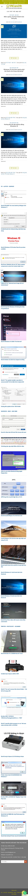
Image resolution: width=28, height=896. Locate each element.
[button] (2, 6)
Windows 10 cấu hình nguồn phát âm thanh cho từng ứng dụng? (14, 70)
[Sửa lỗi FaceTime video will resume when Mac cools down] (13, 611)
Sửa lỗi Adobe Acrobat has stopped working (12, 359)
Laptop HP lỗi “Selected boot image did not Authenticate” (12, 284)
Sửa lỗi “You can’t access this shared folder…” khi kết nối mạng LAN (14, 690)
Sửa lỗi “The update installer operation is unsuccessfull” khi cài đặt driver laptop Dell (12, 381)
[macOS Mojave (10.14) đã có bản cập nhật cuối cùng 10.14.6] (13, 529)
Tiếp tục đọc (14, 58)
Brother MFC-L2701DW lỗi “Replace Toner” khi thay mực (13, 797)
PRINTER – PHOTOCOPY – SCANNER (10, 626)
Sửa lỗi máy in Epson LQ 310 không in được (12, 756)
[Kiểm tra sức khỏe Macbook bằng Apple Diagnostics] (13, 460)
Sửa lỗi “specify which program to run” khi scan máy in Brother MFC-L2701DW (13, 724)
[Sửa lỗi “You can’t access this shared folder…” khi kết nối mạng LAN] (13, 683)
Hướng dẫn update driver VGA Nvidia (11, 406)
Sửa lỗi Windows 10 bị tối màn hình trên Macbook (11, 596)
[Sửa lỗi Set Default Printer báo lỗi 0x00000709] (13, 828)
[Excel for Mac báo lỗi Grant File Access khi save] (13, 423)
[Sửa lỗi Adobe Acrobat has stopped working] (13, 352)
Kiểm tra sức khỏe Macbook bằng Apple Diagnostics (11, 472)
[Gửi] (25, 861)
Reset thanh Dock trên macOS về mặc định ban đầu (13, 566)
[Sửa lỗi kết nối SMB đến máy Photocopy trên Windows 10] (13, 808)
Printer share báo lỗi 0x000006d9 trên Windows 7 (11, 775)
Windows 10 (7, 119)
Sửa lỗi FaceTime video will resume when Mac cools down (13, 620)
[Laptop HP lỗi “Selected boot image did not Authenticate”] (13, 276)
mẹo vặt (24, 62)
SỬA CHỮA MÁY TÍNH (14, 67)
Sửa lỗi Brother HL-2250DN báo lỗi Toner (12, 653)
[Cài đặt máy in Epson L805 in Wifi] (13, 665)
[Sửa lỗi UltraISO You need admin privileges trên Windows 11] (13, 197)
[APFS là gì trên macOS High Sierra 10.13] (13, 487)
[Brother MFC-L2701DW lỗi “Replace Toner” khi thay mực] (13, 789)
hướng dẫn (24, 117)
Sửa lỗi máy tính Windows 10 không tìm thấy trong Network (12, 307)
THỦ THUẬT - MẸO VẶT (14, 15)
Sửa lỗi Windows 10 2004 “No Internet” (11, 341)
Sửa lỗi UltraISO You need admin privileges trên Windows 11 (13, 206)
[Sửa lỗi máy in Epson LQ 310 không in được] (13, 742)
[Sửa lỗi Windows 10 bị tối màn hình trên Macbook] (13, 587)
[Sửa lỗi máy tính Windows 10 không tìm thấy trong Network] (13, 298)
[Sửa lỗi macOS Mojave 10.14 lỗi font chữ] (13, 508)
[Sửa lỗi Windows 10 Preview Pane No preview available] (13, 241)
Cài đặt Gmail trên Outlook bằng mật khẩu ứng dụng (13, 229)
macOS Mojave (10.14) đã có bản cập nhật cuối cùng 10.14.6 (13, 539)
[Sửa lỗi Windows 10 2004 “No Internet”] (13, 327)
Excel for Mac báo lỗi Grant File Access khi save (13, 432)
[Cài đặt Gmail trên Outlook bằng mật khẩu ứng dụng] (13, 220)
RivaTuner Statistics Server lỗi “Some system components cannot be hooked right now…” (13, 265)
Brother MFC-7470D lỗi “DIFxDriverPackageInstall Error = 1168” (11, 717)
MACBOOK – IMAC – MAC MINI (9, 411)
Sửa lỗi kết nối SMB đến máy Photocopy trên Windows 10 (12, 815)
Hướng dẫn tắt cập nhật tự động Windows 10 (14, 125)
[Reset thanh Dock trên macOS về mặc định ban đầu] (13, 554)
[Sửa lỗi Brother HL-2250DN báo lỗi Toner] (13, 641)
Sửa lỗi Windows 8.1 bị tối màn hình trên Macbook (11, 573)
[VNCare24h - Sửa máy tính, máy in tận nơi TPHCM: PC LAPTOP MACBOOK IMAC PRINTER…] (14, 6)
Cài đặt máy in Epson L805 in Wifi (10, 673)
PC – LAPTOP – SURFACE (7, 186)
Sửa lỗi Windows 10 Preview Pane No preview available (13, 248)
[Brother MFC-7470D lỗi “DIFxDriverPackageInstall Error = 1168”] (13, 705)
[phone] (25, 893)
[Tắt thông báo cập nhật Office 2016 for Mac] (13, 441)
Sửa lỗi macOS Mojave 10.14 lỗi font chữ (11, 515)
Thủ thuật (3, 64)
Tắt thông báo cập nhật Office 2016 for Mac (12, 446)
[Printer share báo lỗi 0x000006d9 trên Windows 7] (13, 767)
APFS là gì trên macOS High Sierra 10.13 (11, 497)
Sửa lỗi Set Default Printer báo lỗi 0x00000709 (13, 836)
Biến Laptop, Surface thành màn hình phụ (14, 17)
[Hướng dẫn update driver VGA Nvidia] (13, 396)
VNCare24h (19, 74)
